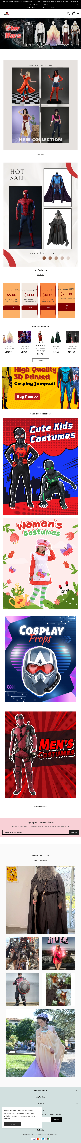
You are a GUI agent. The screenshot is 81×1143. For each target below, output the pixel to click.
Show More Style (40, 861)
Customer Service (40, 1090)
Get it (11, 308)
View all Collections (40, 806)
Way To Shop (40, 1097)
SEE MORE (40, 155)
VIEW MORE (40, 360)
